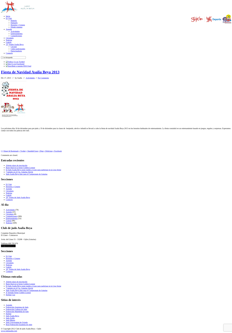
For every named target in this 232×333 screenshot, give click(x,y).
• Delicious (48, 151)
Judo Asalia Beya (12, 316)
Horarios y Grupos (18, 25)
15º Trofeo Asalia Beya (15, 44)
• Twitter (22, 151)
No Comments (43, 78)
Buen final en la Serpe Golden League (20, 168)
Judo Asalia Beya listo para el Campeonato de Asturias (26, 174)
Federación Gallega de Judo (16, 309)
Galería (8, 42)
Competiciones (16, 36)
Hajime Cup (10, 295)
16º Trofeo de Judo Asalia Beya (18, 197)
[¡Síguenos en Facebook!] (15, 64)
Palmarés (14, 23)
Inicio (8, 16)
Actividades (15, 31)
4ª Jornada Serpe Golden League (18, 293)
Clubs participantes (18, 49)
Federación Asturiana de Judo (17, 307)
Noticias (9, 40)
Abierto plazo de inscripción (16, 165)
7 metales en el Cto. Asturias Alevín (19, 172)
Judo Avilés (10, 318)
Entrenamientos (16, 34)
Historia (14, 21)
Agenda (9, 29)
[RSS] (18, 66)
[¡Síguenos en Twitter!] (15, 62)
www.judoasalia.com (9, 331)
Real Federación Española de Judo (19, 325)
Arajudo (9, 305)
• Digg (41, 151)
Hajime (8, 314)
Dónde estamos (16, 27)
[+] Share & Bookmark (10, 151)
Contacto (9, 53)
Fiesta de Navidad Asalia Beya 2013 (30, 72)
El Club (9, 18)
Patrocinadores (16, 51)
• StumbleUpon (32, 151)
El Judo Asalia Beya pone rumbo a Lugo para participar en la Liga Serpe (33, 170)
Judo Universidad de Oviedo (17, 322)
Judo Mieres (10, 320)
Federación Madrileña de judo (17, 312)
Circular (14, 47)
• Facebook (57, 151)
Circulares (10, 38)
